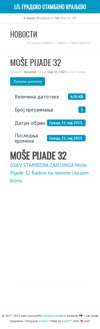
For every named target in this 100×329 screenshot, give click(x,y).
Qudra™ (67, 321)
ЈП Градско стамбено (40, 43)
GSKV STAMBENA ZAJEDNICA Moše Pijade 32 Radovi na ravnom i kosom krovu (49, 173)
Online (43, 321)
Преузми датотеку (28, 81)
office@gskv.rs (45, 18)
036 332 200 (69, 18)
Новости (62, 43)
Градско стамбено (54, 316)
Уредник (29, 72)
